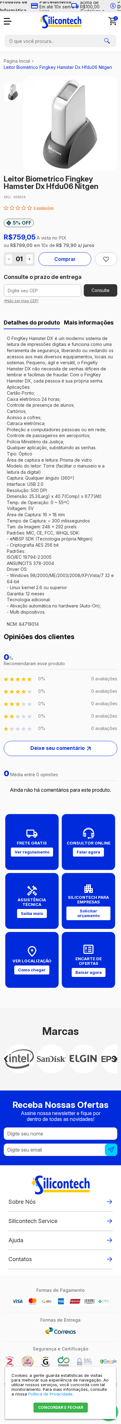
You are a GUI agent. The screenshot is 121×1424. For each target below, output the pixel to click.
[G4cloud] (28, 1366)
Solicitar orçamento (88, 913)
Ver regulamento (32, 851)
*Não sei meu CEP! (21, 300)
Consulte (101, 290)
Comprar (65, 259)
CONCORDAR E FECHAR (60, 1407)
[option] (13, 92)
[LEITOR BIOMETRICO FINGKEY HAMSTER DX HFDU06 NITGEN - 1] (13, 92)
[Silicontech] (60, 21)
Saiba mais (32, 913)
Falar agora (88, 851)
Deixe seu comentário (57, 748)
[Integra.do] (64, 1366)
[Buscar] (107, 41)
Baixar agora (88, 972)
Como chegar (32, 969)
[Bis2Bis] (10, 1366)
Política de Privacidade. (51, 1393)
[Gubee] (46, 1366)
